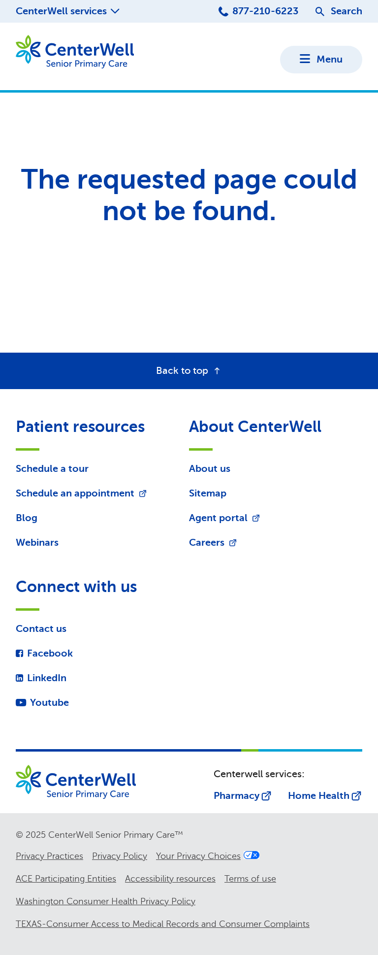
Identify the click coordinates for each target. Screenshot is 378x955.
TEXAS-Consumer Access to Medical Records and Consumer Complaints (163, 924)
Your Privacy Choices (198, 856)
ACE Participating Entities (66, 879)
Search (346, 11)
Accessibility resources (170, 879)
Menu (329, 59)
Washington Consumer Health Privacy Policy (105, 901)
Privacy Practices (49, 856)
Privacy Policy (119, 856)
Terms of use (250, 879)
